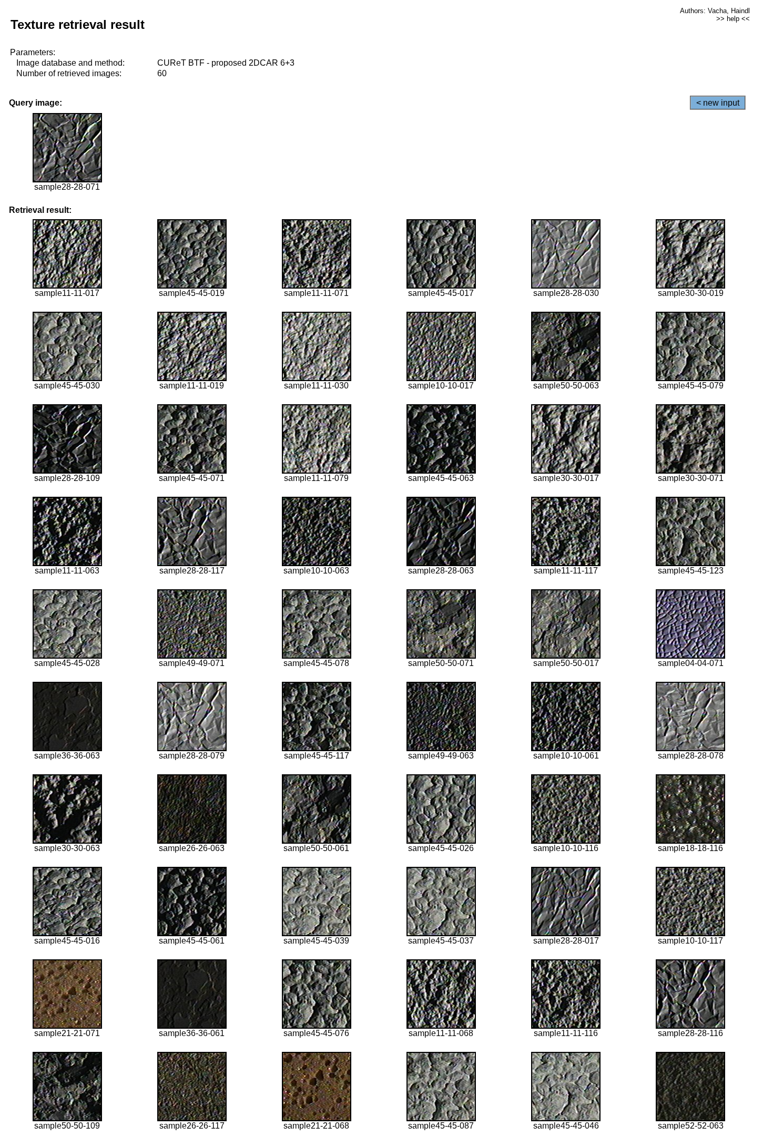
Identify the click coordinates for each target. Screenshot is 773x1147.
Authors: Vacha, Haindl (715, 11)
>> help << (733, 19)
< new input (717, 102)
